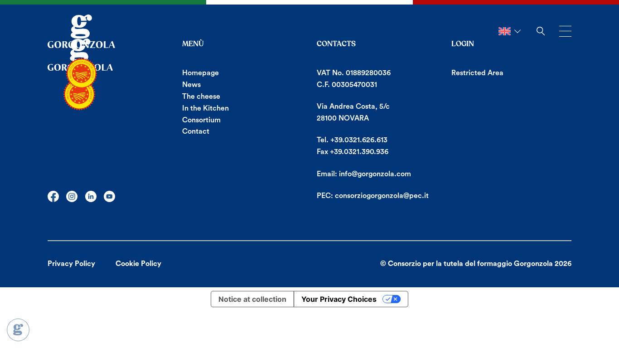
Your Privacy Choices (339, 299)
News (191, 84)
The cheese (201, 96)
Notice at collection (252, 299)
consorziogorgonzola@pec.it (382, 195)
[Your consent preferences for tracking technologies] (18, 330)
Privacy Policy (71, 263)
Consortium (201, 120)
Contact (195, 131)
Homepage (200, 73)
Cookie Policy (138, 263)
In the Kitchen (205, 108)
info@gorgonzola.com (375, 174)
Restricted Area (477, 73)
